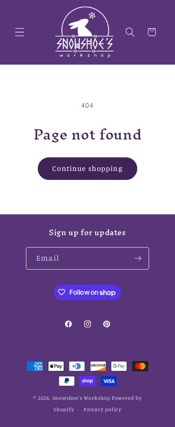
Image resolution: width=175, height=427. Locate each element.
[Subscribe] (138, 258)
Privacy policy (102, 409)
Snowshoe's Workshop (81, 398)
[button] (20, 32)
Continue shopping (87, 168)
